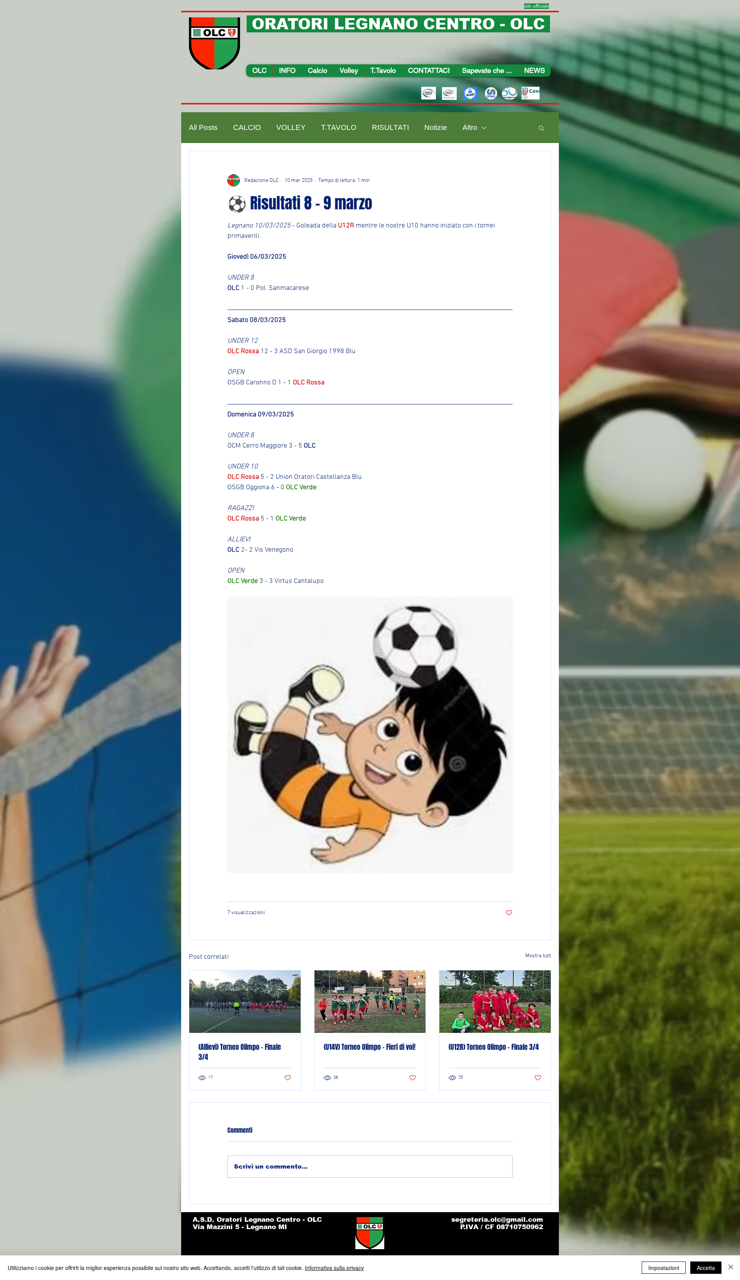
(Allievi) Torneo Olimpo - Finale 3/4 (239, 1052)
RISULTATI (390, 127)
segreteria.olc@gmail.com (497, 1219)
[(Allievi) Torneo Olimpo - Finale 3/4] (245, 1001)
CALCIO (247, 127)
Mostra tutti (538, 956)
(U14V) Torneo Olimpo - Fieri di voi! (369, 1047)
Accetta (706, 1268)
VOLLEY (291, 127)
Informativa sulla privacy (334, 1268)
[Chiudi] (730, 1267)
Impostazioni (663, 1268)
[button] (286, 70)
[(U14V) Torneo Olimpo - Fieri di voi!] (370, 1001)
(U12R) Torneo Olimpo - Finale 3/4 (494, 1047)
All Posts (203, 127)
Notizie (435, 127)
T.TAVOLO (339, 127)
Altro (470, 127)
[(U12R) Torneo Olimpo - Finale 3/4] (495, 1001)
